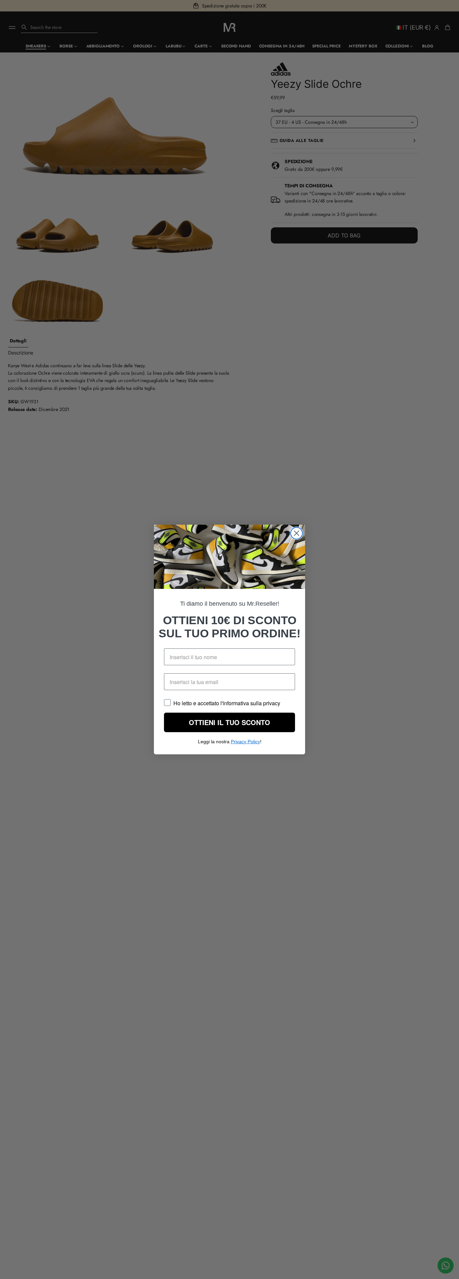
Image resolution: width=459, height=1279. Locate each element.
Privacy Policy (245, 746)
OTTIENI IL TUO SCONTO (230, 726)
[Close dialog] (296, 529)
